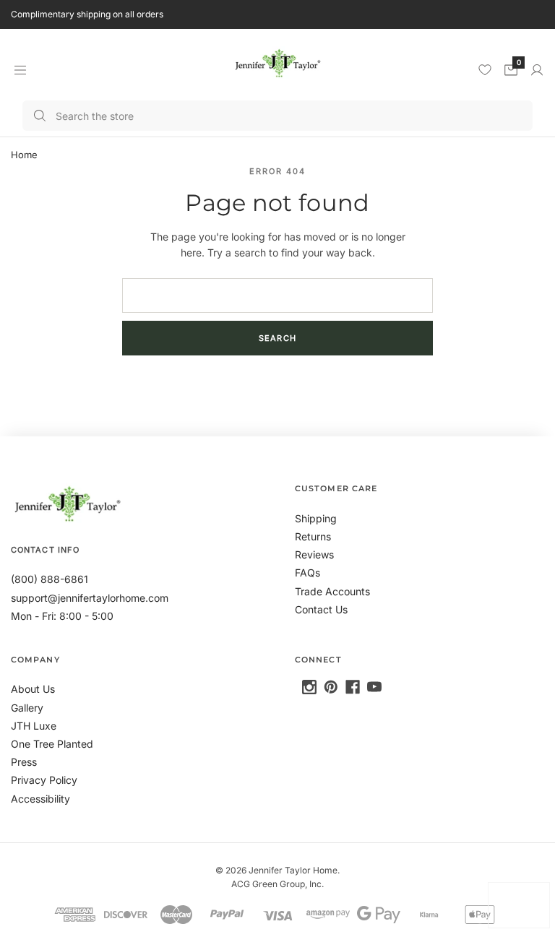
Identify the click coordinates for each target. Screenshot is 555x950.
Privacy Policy (44, 780)
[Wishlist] (485, 69)
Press (24, 762)
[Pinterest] (331, 687)
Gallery (27, 707)
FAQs (307, 572)
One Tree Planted (52, 744)
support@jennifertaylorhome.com (89, 598)
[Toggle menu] (20, 70)
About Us (33, 689)
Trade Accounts (332, 591)
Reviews (314, 554)
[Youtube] (374, 687)
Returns (313, 536)
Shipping (316, 518)
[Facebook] (352, 687)
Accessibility (40, 799)
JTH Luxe (33, 726)
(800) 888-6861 (49, 579)
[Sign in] (537, 70)
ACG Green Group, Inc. (277, 883)
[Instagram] (309, 687)
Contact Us (321, 609)
